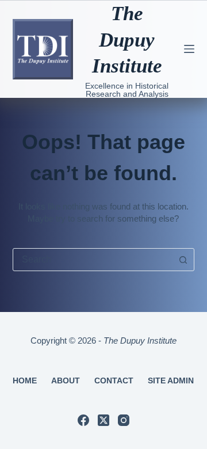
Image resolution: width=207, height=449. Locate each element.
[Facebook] (83, 420)
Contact (113, 380)
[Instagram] (123, 420)
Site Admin (171, 380)
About (65, 380)
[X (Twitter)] (103, 420)
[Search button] (183, 260)
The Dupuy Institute (127, 39)
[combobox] (92, 259)
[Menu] (189, 49)
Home (25, 380)
